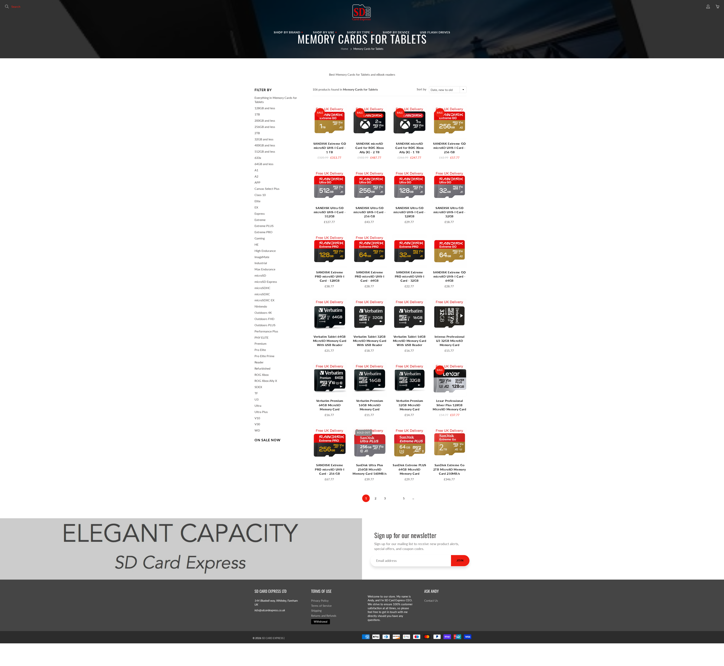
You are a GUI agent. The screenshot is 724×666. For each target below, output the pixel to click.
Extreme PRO (263, 232)
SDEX (258, 387)
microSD (260, 275)
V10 (257, 418)
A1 (256, 170)
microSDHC (262, 288)
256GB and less (265, 126)
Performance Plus (266, 331)
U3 (256, 399)
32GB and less (264, 139)
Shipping (316, 610)
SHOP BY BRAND (287, 32)
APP (257, 182)
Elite (257, 201)
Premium (260, 343)
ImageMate (262, 257)
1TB (257, 114)
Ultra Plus (261, 412)
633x (258, 157)
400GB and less (265, 145)
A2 (256, 176)
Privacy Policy (320, 600)
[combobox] (448, 89)
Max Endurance (265, 269)
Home (344, 48)
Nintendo (261, 306)
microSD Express (266, 281)
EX (256, 207)
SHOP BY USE (324, 32)
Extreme (260, 219)
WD (257, 430)
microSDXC (262, 294)
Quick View (329, 122)
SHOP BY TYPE (359, 32)
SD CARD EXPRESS (272, 638)
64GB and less (264, 164)
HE (256, 244)
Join (460, 560)
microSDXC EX (264, 300)
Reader (259, 362)
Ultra (258, 405)
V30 (257, 424)
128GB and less (265, 108)
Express (260, 213)
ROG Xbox (262, 374)
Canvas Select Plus (267, 188)
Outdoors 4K (263, 312)
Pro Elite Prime (264, 356)
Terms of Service (321, 605)
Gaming (260, 238)
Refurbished (262, 368)
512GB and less (265, 151)
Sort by (421, 89)
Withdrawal (320, 621)
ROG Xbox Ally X (266, 380)
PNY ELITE (261, 337)
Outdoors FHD (264, 319)
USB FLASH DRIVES (435, 32)
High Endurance (265, 250)
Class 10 (260, 195)
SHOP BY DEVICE (396, 32)
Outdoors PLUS (265, 325)
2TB (257, 133)
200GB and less (265, 120)
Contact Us (431, 600)
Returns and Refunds (323, 615)
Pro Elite (260, 349)
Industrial (261, 263)
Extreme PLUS (264, 226)
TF (256, 393)
